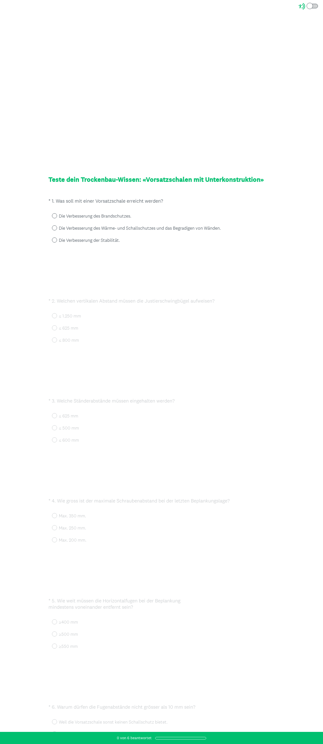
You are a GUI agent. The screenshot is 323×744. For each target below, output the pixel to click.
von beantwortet (134, 737)
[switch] (318, 5)
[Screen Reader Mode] (308, 6)
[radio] (50, 215)
